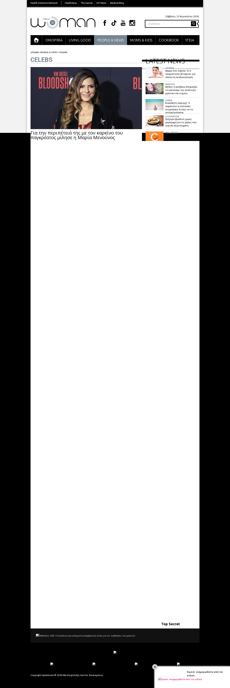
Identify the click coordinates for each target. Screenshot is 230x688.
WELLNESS (171, 132)
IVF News (101, 2)
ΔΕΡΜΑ (169, 68)
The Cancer (87, 2)
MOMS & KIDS (141, 40)
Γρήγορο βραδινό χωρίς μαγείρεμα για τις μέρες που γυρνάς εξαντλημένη (181, 122)
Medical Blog (117, 2)
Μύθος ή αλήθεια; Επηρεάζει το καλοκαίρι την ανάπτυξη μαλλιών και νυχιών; (181, 89)
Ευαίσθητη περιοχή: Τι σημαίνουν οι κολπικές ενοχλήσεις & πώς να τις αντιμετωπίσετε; (179, 107)
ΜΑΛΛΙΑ (170, 84)
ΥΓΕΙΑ (189, 40)
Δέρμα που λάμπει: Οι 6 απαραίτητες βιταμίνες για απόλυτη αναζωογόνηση (180, 73)
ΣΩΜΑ (168, 100)
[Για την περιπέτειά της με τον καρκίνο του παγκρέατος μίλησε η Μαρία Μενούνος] (86, 128)
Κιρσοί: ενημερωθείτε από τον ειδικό (205, 673)
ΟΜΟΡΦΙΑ (54, 40)
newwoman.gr (63, 22)
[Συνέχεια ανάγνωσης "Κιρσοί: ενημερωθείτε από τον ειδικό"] (180, 679)
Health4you (71, 2)
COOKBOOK (169, 40)
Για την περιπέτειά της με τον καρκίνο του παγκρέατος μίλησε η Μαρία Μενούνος (77, 135)
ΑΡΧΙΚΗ (36, 40)
